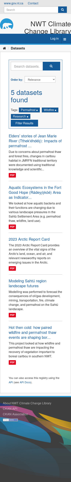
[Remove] (37, 110)
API (11, 382)
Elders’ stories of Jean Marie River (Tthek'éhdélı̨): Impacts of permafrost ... (35, 140)
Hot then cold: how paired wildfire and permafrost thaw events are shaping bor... (32, 332)
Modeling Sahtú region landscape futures (27, 283)
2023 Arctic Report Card (29, 239)
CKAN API (10, 408)
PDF (12, 175)
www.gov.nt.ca (13, 3)
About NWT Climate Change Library (27, 403)
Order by (16, 79)
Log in (54, 38)
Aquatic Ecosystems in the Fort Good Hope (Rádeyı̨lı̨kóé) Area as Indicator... (35, 192)
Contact (33, 3)
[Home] (4, 47)
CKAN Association (15, 414)
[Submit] (62, 9)
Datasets (18, 48)
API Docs (25, 382)
